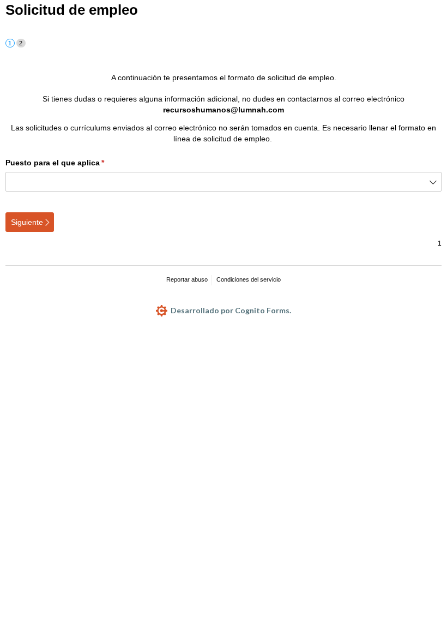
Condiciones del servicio (248, 279)
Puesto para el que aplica (73, 162)
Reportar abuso (187, 279)
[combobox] (223, 182)
